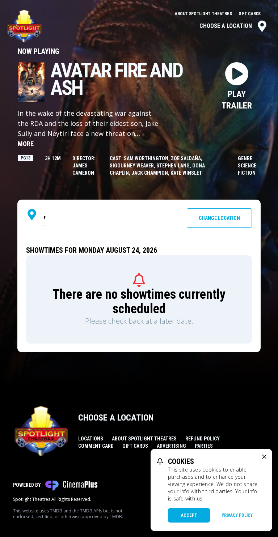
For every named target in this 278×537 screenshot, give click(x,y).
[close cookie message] (264, 456)
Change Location (219, 218)
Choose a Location (225, 25)
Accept (189, 515)
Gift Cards (250, 13)
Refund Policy (202, 439)
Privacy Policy (237, 515)
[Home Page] (24, 26)
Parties (204, 446)
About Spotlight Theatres (204, 13)
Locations (90, 439)
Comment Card (96, 446)
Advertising (171, 446)
